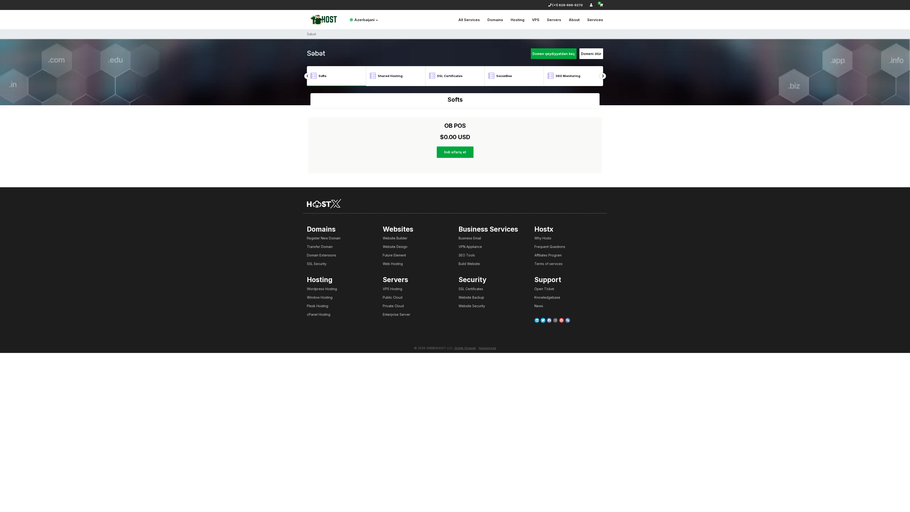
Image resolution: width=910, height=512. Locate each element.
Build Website (469, 264)
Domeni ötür (591, 54)
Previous (307, 76)
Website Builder (395, 238)
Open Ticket (544, 289)
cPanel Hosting (318, 314)
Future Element (394, 255)
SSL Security (317, 264)
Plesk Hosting (317, 306)
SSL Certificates (471, 289)
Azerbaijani (364, 20)
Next (603, 76)
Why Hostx (542, 238)
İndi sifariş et (455, 152)
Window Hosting (319, 297)
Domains (495, 20)
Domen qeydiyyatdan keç (553, 54)
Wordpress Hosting (322, 289)
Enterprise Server (396, 314)
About (574, 20)
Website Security (472, 306)
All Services (469, 20)
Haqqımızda (487, 348)
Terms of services (548, 264)
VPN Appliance (470, 247)
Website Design (395, 247)
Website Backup (471, 297)
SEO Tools (467, 255)
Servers (554, 20)
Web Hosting (393, 264)
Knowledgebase (547, 297)
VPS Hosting (392, 289)
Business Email (470, 238)
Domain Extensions (321, 255)
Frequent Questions (549, 247)
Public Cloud (392, 297)
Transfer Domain (320, 247)
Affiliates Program (548, 255)
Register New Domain (324, 238)
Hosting (517, 20)
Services (595, 20)
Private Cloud (393, 306)
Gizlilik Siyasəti (465, 348)
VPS (535, 20)
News (538, 306)
